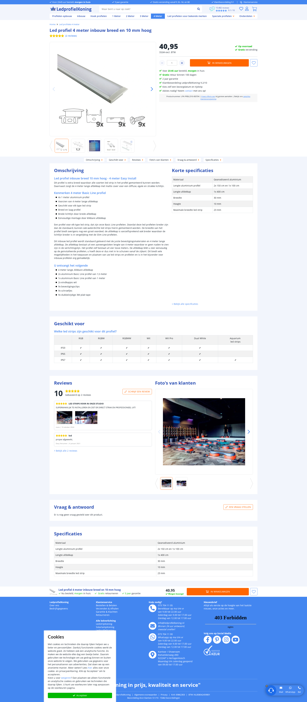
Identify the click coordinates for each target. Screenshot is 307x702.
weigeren (66, 677)
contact (189, 90)
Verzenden (101, 608)
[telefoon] (152, 608)
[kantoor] (152, 655)
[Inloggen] (247, 8)
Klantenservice (250, 2)
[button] (150, 89)
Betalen (113, 605)
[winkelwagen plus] (182, 63)
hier (90, 667)
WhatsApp (290, 691)
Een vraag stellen (240, 507)
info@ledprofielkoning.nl (171, 622)
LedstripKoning (104, 623)
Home (52, 24)
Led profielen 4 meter (69, 24)
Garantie (100, 611)
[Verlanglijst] (241, 8)
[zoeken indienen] (198, 9)
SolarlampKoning (105, 627)
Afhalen (114, 608)
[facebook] (208, 640)
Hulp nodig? (155, 602)
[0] (254, 9)
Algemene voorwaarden (145, 694)
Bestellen (101, 605)
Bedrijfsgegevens (59, 608)
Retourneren (103, 614)
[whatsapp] (152, 637)
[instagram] (226, 640)
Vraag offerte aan (208, 96)
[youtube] (236, 640)
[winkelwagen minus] (162, 63)
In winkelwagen (222, 62)
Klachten (113, 611)
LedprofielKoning (59, 602)
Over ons (54, 605)
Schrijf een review (139, 391)
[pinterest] (217, 640)
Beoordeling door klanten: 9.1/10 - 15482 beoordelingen (153, 697)
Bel (299, 691)
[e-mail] (152, 626)
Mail (281, 691)
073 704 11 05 (165, 605)
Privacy (164, 694)
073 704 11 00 (165, 634)
